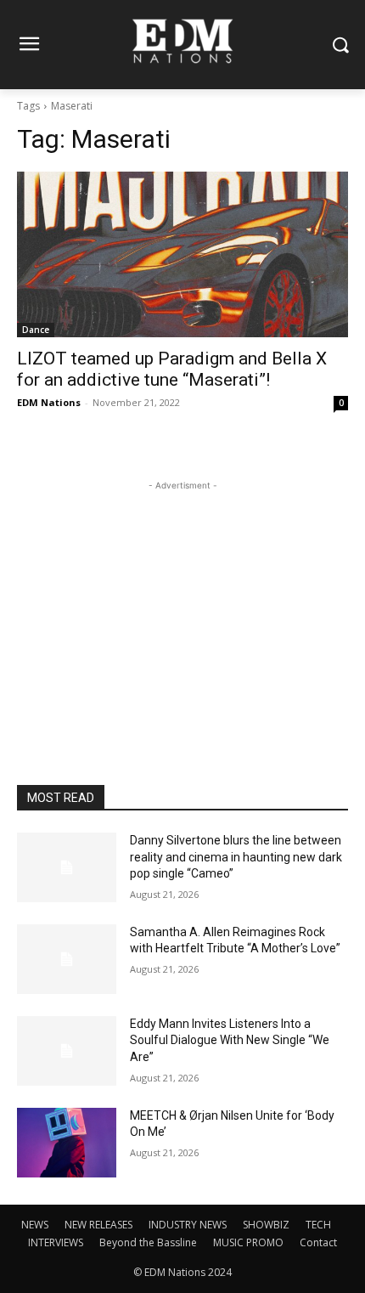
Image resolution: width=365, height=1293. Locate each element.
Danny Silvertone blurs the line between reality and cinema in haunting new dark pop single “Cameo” (236, 856)
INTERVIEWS (55, 1242)
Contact (318, 1242)
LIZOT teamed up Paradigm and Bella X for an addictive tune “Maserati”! (172, 369)
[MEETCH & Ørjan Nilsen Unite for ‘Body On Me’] (66, 1142)
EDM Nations (49, 402)
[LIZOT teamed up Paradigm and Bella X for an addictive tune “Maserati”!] (182, 254)
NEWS (34, 1224)
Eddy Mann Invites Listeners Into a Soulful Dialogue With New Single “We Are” (229, 1040)
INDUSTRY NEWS (188, 1224)
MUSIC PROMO (248, 1242)
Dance (35, 330)
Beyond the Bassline (148, 1242)
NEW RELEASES (98, 1224)
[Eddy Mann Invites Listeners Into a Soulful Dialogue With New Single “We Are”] (66, 1051)
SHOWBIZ (266, 1224)
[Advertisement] (182, 600)
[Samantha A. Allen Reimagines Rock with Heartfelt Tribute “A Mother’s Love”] (66, 959)
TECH (318, 1224)
